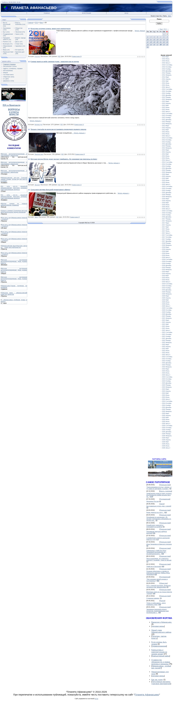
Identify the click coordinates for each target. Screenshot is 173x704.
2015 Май (165, 178)
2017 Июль (165, 231)
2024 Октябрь (167, 403)
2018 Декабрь (166, 265)
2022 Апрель (166, 346)
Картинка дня (19, 52)
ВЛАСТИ (14, 114)
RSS (169, 16)
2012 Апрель (166, 103)
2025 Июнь (165, 419)
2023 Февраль (167, 367)
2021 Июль (165, 328)
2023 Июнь (165, 371)
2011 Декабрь (166, 95)
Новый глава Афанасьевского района (161, 631)
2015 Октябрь (167, 188)
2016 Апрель (166, 200)
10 (148, 39)
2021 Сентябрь (167, 332)
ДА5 (59, 56)
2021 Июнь (165, 326)
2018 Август (166, 257)
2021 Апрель (166, 322)
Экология (18, 32)
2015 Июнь (165, 180)
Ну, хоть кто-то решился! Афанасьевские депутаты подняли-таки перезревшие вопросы (14, 187)
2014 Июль (165, 158)
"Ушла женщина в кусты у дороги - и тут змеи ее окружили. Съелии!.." (158, 487)
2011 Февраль (167, 75)
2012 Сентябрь (167, 113)
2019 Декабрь (166, 290)
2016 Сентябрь (167, 211)
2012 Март (165, 101)
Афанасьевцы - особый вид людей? (161, 667)
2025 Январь (166, 409)
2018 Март (165, 247)
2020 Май (165, 300)
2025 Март (165, 413)
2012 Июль (165, 109)
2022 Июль (165, 352)
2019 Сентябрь (167, 284)
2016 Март (165, 198)
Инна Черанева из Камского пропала (159, 544)
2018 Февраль (167, 245)
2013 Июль (165, 134)
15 (164, 39)
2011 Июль (165, 85)
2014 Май (165, 154)
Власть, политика (18, 23)
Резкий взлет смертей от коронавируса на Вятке (154, 526)
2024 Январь (166, 385)
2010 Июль (165, 61)
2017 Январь (166, 219)
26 (154, 44)
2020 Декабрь (166, 314)
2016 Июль (165, 207)
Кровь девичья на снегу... (155, 512)
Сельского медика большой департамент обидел (50, 190)
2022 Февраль (167, 342)
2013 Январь (166, 121)
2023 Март (165, 369)
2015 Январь (166, 170)
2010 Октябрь (167, 67)
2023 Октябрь (167, 379)
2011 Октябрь (166, 91)
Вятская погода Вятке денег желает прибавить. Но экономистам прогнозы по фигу (64, 159)
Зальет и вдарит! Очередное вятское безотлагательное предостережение (14, 211)
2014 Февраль (167, 148)
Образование (7, 46)
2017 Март (165, 223)
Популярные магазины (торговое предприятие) (161, 683)
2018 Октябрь (167, 261)
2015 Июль (165, 182)
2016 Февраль (167, 196)
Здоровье (18, 46)
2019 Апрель (166, 273)
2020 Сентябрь (167, 308)
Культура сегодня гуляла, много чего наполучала (51, 29)
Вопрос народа (20, 38)
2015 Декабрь (166, 192)
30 (167, 44)
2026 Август (166, 448)
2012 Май (165, 105)
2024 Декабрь (166, 407)
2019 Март (165, 271)
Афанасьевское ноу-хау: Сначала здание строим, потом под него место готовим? (14, 179)
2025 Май (165, 417)
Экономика (7, 28)
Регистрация (86, 13)
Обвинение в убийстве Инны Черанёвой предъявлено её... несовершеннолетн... (156, 552)
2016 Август (166, 209)
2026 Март (165, 438)
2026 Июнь (165, 444)
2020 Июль (165, 304)
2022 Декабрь (166, 363)
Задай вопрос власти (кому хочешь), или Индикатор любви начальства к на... (159, 495)
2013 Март (165, 125)
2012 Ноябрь (166, 117)
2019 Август (166, 281)
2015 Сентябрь (167, 186)
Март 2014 (163, 29)
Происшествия (8, 52)
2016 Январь (166, 194)
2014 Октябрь (167, 164)
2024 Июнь (165, 395)
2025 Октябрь (167, 427)
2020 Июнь (165, 302)
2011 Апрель (166, 79)
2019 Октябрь (167, 286)
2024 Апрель (166, 391)
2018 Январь (166, 243)
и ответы (14, 112)
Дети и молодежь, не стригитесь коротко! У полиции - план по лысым (158, 559)
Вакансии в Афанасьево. (161, 622)
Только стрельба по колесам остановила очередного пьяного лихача (58, 129)
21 (161, 42)
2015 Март (165, 174)
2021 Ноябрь (166, 336)
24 (148, 44)
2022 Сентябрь (167, 356)
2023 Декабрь (166, 383)
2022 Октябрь (167, 358)
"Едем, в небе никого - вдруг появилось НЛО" (156, 603)
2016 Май (165, 202)
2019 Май (165, 275)
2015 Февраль (167, 172)
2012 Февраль (167, 99)
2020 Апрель (166, 298)
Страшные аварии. (152, 598)
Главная (47, 13)
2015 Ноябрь (166, 190)
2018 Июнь (165, 253)
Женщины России (152, 501)
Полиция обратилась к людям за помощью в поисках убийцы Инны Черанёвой (158, 572)
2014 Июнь (165, 156)
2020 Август (166, 306)
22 (164, 42)
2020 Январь (166, 292)
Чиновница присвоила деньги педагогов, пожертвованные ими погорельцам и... (157, 610)
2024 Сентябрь (167, 401)
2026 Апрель (166, 440)
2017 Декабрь (166, 241)
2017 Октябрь (167, 237)
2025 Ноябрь (166, 429)
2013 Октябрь (167, 140)
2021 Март (165, 320)
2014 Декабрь (166, 168)
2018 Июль (165, 255)
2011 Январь (166, 73)
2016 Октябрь (167, 213)
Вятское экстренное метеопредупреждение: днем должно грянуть (14, 261)
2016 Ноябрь (166, 215)
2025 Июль (165, 421)
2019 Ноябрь (166, 288)
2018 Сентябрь (167, 259)
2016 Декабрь (166, 217)
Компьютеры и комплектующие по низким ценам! (159, 652)
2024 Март (165, 389)
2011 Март (165, 77)
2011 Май (165, 81)
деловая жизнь (158, 626)
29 (164, 44)
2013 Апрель (166, 127)
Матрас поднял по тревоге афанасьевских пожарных (14, 204)
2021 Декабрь (166, 338)
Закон (17, 34)
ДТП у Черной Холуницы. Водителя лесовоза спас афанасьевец (158, 586)
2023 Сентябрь (167, 377)
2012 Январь (166, 97)
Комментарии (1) (79, 124)
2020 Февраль (167, 294)
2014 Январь (166, 146)
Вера (4, 50)
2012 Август (166, 111)
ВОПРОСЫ (14, 109)
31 (148, 47)
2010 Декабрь (166, 71)
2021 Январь (166, 316)
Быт (4, 32)
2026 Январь (166, 433)
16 (167, 39)
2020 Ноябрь (166, 312)
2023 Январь (166, 365)
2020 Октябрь (167, 310)
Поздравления (8, 34)
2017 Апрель (166, 225)
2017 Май (165, 227)
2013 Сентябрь (167, 138)
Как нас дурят (157, 680)
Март (41, 22)
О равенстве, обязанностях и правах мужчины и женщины (160, 662)
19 (154, 42)
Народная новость (6, 38)
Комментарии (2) (75, 217)
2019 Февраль (167, 269)
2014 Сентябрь (167, 162)
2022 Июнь (165, 350)
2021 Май (165, 324)
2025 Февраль (167, 411)
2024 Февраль (167, 387)
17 (148, 42)
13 (157, 39)
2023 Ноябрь (166, 381)
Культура (6, 44)
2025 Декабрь (166, 431)
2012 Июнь (165, 107)
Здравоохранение (159, 646)
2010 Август (166, 63)
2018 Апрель (166, 249)
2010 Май (165, 57)
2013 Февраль (167, 123)
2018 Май (165, 251)
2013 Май (165, 130)
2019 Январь (166, 267)
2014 (36, 22)
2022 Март (165, 344)
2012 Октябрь (167, 115)
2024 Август (166, 399)
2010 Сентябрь (167, 65)
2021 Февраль (167, 318)
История (18, 50)
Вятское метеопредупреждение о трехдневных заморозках (14, 154)
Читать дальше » (35, 121)
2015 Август (166, 184)
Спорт (17, 44)
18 (151, 42)
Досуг (17, 41)
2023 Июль (165, 373)
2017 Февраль (167, 221)
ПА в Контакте (11, 105)
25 (151, 44)
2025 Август (166, 423)
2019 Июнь (165, 277)
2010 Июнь (165, 59)
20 (157, 42)
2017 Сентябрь (167, 235)
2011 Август (166, 87)
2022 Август (166, 354)
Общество (18, 28)
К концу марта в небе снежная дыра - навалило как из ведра (55, 62)
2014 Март (165, 150)
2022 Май (165, 348)
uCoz (96, 698)
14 (161, 39)
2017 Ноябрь (166, 239)
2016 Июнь (165, 204)
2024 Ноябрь (166, 405)
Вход (126, 13)
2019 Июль (165, 279)
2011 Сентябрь (167, 89)
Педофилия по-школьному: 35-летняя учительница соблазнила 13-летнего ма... (158, 518)
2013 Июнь (165, 132)
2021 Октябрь (167, 334)
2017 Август (166, 233)
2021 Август (166, 330)
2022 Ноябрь (166, 361)
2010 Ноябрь (166, 69)
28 (161, 44)
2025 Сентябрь (167, 425)
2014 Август (166, 160)
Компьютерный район (160, 656)
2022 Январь (166, 340)
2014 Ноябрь (166, 166)
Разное (5, 41)
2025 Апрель (166, 415)
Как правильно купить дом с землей (158, 506)
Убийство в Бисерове (153, 566)
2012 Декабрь (166, 119)
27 (157, 44)
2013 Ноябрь (166, 142)
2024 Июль (165, 397)
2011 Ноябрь (166, 93)
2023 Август (166, 375)
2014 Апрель (166, 152)
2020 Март (165, 296)
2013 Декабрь (166, 144)
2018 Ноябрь (166, 263)
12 (154, 39)
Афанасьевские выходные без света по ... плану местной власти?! (14, 246)
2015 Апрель (166, 176)
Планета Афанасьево (147, 694)
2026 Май (165, 442)
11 (151, 39)
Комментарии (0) (77, 56)
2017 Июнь (165, 229)
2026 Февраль (167, 436)
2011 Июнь (165, 83)
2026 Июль (165, 446)
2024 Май (165, 393)
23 (167, 42)
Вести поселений (6, 23)
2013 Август (166, 136)
